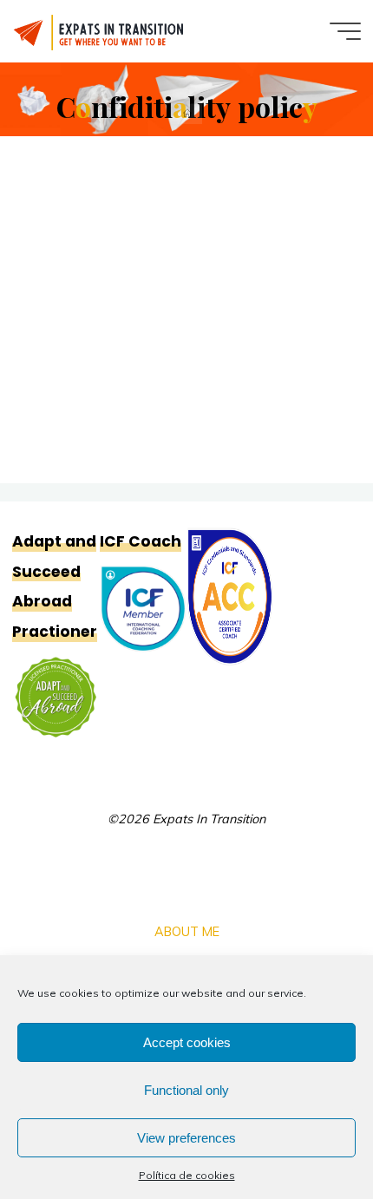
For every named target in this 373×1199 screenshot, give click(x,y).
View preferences (186, 1137)
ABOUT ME (186, 932)
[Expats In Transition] (99, 31)
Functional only (186, 1090)
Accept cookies (187, 1042)
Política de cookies (187, 1175)
